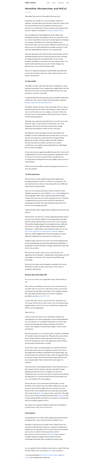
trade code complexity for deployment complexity (41, 231)
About (54, 2)
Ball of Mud (51, 434)
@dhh (27, 102)
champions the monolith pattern (41, 102)
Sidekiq (60, 396)
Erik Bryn (44, 455)
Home (48, 2)
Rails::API (40, 393)
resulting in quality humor (54, 30)
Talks (67, 2)
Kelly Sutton (30, 3)
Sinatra (53, 193)
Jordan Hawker (53, 455)
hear (50, 451)
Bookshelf (61, 2)
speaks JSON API (43, 296)
